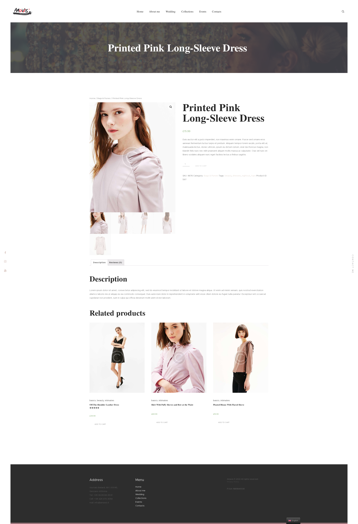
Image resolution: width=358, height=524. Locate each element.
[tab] (99, 262)
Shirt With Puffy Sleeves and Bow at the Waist (172, 405)
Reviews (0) (115, 263)
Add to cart (100, 424)
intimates (109, 400)
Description (99, 263)
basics (93, 400)
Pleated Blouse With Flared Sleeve (228, 405)
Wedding (139, 494)
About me (140, 491)
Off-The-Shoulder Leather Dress (104, 405)
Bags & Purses (103, 98)
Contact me (353, 264)
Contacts (139, 506)
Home (92, 98)
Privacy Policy (233, 482)
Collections (140, 498)
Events (138, 502)
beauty (100, 400)
